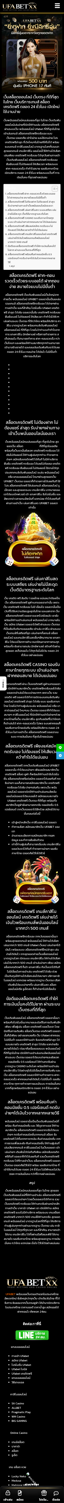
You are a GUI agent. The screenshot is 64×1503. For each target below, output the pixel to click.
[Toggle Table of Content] (53, 189)
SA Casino (18, 1403)
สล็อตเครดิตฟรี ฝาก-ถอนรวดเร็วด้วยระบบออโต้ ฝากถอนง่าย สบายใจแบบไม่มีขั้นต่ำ (31, 195)
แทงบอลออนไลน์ (21, 1378)
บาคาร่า (16, 1446)
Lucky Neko (19, 1476)
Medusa (16, 1481)
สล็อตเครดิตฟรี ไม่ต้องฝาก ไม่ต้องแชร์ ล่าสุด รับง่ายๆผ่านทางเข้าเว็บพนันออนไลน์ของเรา (31, 204)
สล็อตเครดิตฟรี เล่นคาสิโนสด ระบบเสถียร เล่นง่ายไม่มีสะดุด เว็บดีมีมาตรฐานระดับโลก (32, 212)
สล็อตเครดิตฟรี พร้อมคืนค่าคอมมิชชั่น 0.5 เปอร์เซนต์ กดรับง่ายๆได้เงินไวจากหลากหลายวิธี (31, 258)
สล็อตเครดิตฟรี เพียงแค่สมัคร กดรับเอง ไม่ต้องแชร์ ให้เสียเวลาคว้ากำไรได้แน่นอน (30, 228)
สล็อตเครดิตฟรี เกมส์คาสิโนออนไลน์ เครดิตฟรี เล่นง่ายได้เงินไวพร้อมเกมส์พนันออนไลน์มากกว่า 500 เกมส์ (32, 238)
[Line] (60, 748)
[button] (3, 683)
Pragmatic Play (21, 1412)
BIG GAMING (19, 1421)
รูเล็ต (14, 1455)
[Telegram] (60, 755)
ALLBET (16, 1408)
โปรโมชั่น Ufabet (21, 1365)
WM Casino (18, 1416)
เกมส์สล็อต (18, 1442)
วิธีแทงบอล (18, 1382)
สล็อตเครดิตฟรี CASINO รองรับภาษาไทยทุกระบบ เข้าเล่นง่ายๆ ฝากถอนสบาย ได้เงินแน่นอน (32, 220)
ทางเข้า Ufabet (20, 1356)
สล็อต (15, 1451)
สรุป (13, 266)
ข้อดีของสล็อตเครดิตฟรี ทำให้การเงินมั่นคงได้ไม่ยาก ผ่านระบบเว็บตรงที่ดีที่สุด (32, 248)
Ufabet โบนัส (19, 1369)
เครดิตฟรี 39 (31, 446)
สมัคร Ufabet (19, 1360)
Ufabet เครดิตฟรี (22, 1373)
